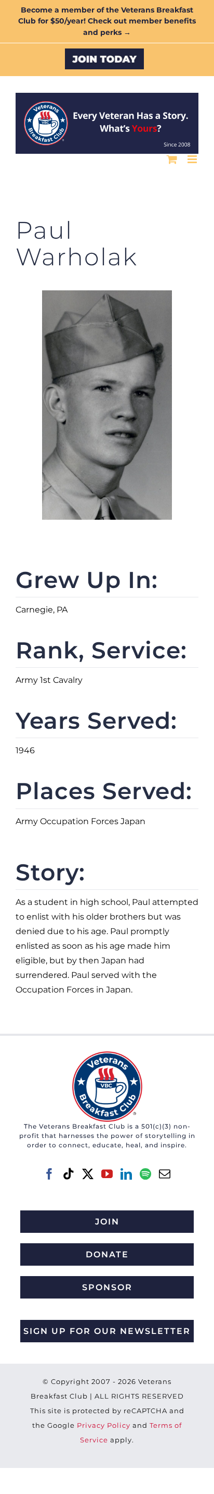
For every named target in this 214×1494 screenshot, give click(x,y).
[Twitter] (87, 1174)
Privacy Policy (103, 1425)
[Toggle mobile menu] (193, 159)
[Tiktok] (68, 1174)
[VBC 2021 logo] (107, 1055)
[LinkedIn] (126, 1174)
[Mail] (164, 1174)
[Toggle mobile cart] (172, 159)
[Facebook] (49, 1174)
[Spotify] (145, 1174)
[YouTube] (107, 1174)
